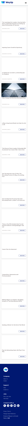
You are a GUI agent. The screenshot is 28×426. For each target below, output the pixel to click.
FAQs (4, 387)
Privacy (5, 411)
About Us (5, 378)
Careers (5, 380)
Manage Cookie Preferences (9, 413)
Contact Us (5, 389)
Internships (5, 398)
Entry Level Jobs (7, 396)
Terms (8, 411)
